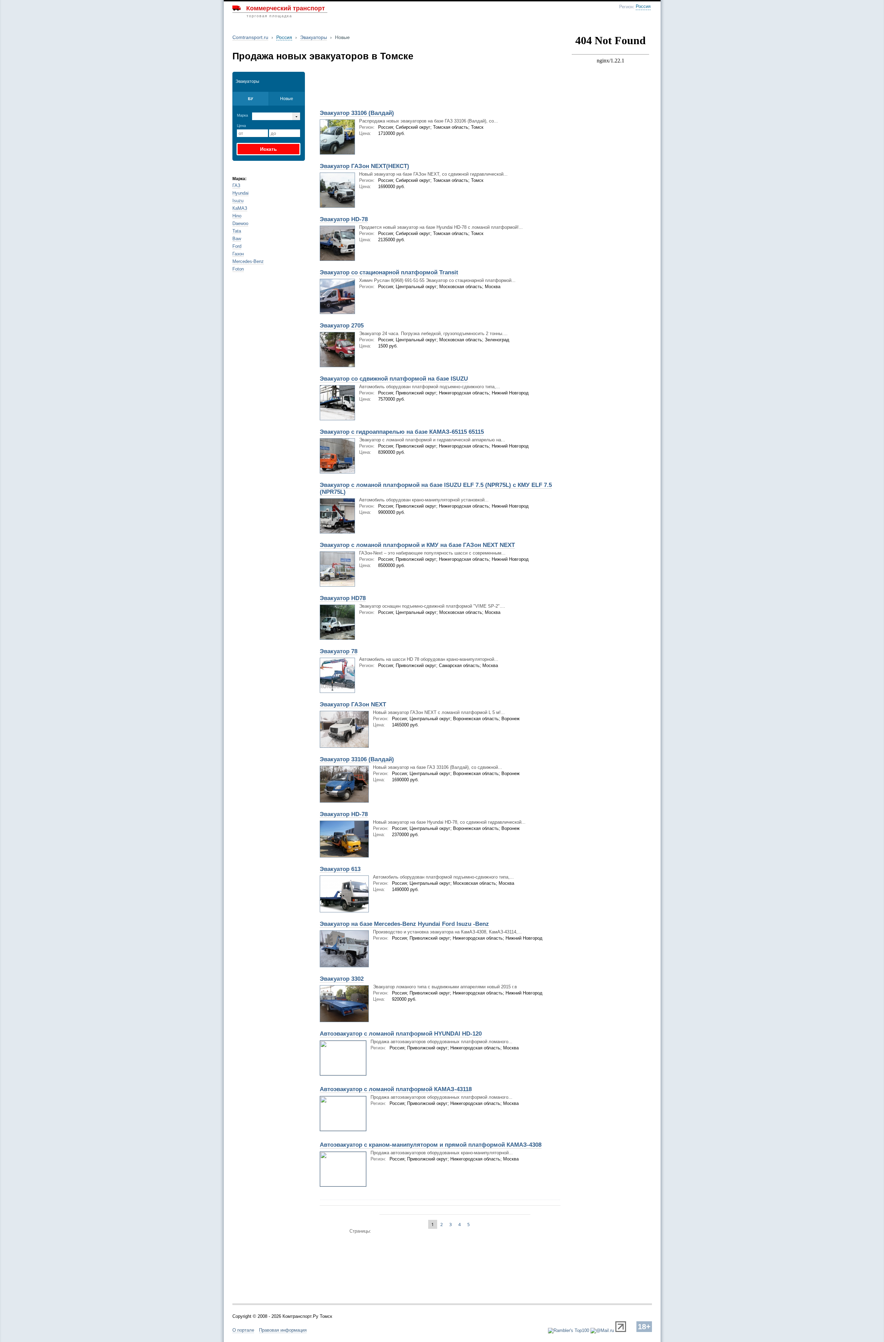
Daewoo (240, 223)
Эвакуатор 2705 (342, 325)
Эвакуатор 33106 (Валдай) (357, 113)
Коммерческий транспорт (285, 8)
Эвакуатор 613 (340, 869)
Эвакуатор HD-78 (344, 219)
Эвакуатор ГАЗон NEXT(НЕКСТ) (364, 166)
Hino (236, 215)
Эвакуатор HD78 (343, 598)
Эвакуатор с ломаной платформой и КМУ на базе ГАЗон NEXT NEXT (417, 545)
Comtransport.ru (250, 37)
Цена (241, 126)
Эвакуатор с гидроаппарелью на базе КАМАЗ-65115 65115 (402, 432)
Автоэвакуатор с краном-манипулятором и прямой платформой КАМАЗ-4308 (430, 1145)
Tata (236, 231)
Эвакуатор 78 (338, 651)
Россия (643, 6)
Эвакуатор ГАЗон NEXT (353, 704)
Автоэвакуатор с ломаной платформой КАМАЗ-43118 (396, 1089)
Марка (242, 115)
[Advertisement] (396, 88)
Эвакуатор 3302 (342, 979)
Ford (236, 246)
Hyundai (240, 193)
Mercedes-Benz (248, 261)
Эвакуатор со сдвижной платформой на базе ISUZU (394, 378)
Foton (238, 269)
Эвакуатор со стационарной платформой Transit (389, 272)
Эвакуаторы (313, 37)
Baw (236, 238)
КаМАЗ (239, 208)
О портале (243, 1330)
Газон (238, 253)
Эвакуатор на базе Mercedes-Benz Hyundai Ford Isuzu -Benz (404, 924)
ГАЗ (236, 185)
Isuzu (237, 200)
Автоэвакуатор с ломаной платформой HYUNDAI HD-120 (401, 1033)
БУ (250, 99)
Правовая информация (283, 1330)
